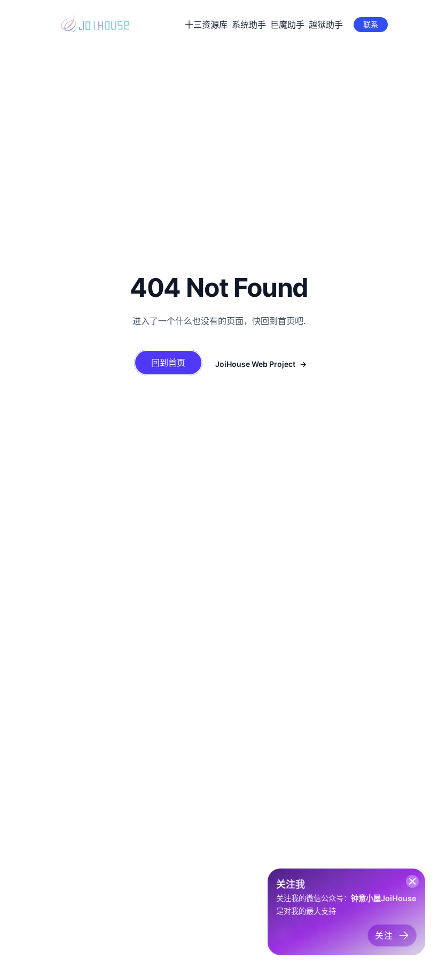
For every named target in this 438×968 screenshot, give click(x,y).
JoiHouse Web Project (255, 363)
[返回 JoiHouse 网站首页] (96, 23)
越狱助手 (326, 24)
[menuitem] (206, 24)
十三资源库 (206, 24)
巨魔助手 (287, 24)
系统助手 (249, 24)
